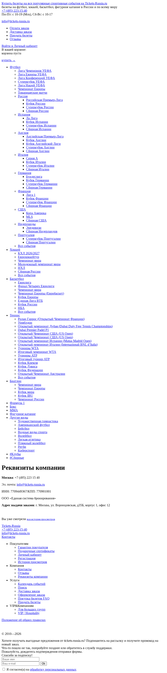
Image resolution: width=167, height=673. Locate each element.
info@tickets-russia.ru (16, 21)
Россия (22, 96)
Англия (23, 132)
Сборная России (37, 111)
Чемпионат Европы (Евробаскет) (41, 293)
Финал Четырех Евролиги (36, 286)
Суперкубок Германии (41, 184)
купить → (8, 60)
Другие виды (19, 417)
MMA (14, 410)
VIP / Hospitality (29, 613)
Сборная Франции (39, 205)
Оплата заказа (19, 28)
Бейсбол (23, 428)
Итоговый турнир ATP (34, 359)
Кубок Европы (28, 297)
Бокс (13, 406)
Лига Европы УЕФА (32, 74)
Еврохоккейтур (28, 257)
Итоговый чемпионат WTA (37, 352)
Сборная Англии (37, 151)
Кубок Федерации (30, 370)
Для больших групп (31, 609)
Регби (22, 446)
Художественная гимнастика (38, 421)
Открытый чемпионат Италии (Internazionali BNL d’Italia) (58, 344)
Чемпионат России (31, 399)
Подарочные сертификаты (36, 551)
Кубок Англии (36, 140)
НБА (21, 308)
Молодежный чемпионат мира (39, 264)
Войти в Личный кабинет (19, 46)
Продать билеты (21, 35)
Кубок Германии (37, 180)
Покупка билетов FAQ (33, 598)
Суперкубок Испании (41, 125)
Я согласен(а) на (41, 669)
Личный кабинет (30, 554)
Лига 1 (30, 195)
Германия (24, 173)
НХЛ (21, 268)
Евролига (24, 282)
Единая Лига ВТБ (30, 300)
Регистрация (26, 558)
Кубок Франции (37, 198)
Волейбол (25, 436)
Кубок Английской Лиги (43, 143)
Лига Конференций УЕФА (36, 78)
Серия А (32, 158)
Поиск (22, 587)
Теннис (15, 315)
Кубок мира (26, 392)
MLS (29, 216)
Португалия (26, 235)
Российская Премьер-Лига (44, 100)
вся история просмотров (41, 519)
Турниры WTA (28, 348)
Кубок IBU (25, 395)
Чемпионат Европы (31, 89)
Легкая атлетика (29, 439)
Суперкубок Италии (40, 165)
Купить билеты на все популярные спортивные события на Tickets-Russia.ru (54, 3)
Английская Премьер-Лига (45, 136)
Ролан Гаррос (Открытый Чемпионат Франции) (51, 319)
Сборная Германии (39, 187)
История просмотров (32, 562)
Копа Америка (36, 213)
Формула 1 (17, 403)
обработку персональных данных (53, 669)
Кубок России (35, 103)
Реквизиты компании (33, 576)
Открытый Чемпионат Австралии (41, 373)
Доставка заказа (21, 31)
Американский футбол (34, 425)
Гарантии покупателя (33, 547)
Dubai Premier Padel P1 (33, 330)
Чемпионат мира (29, 260)
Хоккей (15, 249)
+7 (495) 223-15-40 (14, 10)
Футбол (15, 67)
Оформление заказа (31, 595)
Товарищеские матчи (32, 92)
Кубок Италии (36, 162)
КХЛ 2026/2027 (29, 253)
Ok (43, 663)
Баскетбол (17, 279)
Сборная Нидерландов (41, 231)
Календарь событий (31, 584)
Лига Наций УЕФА (31, 85)
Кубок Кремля (28, 362)
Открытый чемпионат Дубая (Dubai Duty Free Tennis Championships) (65, 326)
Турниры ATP (27, 355)
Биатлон (15, 381)
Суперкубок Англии (40, 147)
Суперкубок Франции (41, 202)
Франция (24, 191)
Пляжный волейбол (31, 443)
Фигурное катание (23, 414)
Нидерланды (27, 224)
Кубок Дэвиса (27, 366)
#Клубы (15, 454)
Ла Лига (31, 118)
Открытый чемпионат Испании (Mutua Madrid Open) (54, 341)
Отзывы (15, 39)
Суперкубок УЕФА (31, 81)
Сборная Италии (37, 169)
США (22, 209)
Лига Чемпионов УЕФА (35, 70)
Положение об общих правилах (24, 620)
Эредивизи (33, 227)
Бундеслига (34, 176)
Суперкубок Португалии (43, 238)
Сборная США (36, 220)
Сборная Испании (38, 129)
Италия (23, 154)
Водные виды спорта (32, 432)
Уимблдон (25, 322)
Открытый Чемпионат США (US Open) (45, 333)
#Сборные (17, 457)
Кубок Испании (37, 122)
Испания (24, 114)
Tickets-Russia (11, 526)
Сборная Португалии (41, 242)
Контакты (8, 537)
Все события (26, 246)
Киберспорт (26, 450)
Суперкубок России (40, 107)
